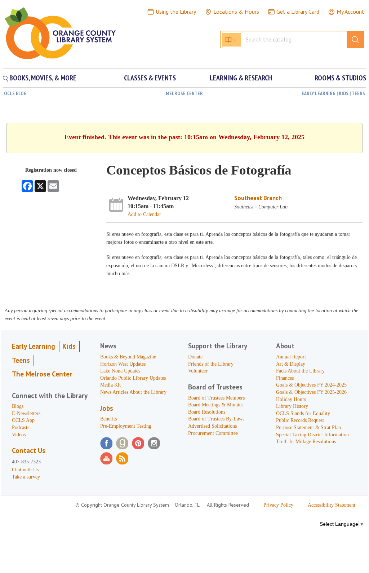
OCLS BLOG (15, 93)
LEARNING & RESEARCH (241, 78)
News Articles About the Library (133, 392)
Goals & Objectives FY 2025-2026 (311, 392)
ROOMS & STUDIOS (340, 78)
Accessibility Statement (331, 505)
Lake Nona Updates (120, 371)
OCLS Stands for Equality (303, 413)
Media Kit (110, 385)
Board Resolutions (206, 412)
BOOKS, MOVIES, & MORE (42, 78)
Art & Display (290, 364)
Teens (21, 360)
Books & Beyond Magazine (128, 357)
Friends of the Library (211, 364)
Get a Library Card (297, 11)
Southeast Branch (258, 198)
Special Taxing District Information (312, 434)
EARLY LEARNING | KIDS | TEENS (333, 93)
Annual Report (291, 357)
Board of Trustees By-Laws (216, 419)
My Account (350, 11)
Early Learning (33, 346)
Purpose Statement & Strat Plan (308, 427)
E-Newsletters (26, 413)
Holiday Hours (291, 399)
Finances (285, 378)
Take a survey (26, 477)
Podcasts (20, 427)
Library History (292, 406)
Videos (19, 434)
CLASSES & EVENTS (150, 78)
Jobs (106, 408)
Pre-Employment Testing (125, 426)
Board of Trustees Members (216, 398)
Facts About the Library (300, 371)
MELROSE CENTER (184, 93)
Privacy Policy (278, 505)
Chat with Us (25, 469)
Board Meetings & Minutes (215, 404)
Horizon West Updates (123, 364)
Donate (195, 357)
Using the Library (176, 11)
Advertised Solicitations (212, 426)
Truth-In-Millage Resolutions (306, 441)
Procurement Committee (213, 433)
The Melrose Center (42, 374)
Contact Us (28, 450)
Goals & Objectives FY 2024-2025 (311, 385)
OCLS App (23, 420)
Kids (69, 346)
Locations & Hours (236, 11)
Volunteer (198, 371)
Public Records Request (300, 420)
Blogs (17, 406)
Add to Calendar (144, 214)
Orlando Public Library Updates (133, 378)
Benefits (108, 419)
